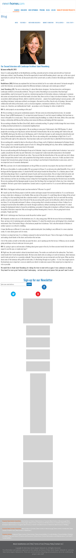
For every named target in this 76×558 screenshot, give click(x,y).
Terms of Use (39, 544)
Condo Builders (53, 534)
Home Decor (38, 536)
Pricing (42, 10)
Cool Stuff (69, 22)
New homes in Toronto (42, 521)
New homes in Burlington (21, 523)
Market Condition (48, 22)
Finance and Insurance (26, 536)
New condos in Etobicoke (61, 528)
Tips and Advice (14, 536)
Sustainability (6, 538)
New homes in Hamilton (54, 523)
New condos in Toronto (29, 528)
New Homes (31, 534)
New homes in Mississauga (58, 521)
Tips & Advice (59, 22)
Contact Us (58, 544)
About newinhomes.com (21, 544)
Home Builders (63, 534)
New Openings (33, 10)
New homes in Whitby (61, 525)
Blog (48, 10)
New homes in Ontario (28, 521)
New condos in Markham (23, 530)
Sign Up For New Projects (66, 10)
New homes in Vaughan (16, 525)
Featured (22, 22)
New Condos (23, 534)
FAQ (31, 544)
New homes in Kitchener (47, 525)
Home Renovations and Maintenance (54, 536)
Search (16, 10)
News (16, 22)
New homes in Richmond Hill (37, 523)
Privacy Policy (49, 544)
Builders (24, 10)
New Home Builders (34, 22)
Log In (53, 10)
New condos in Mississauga (45, 528)
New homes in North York (31, 525)
